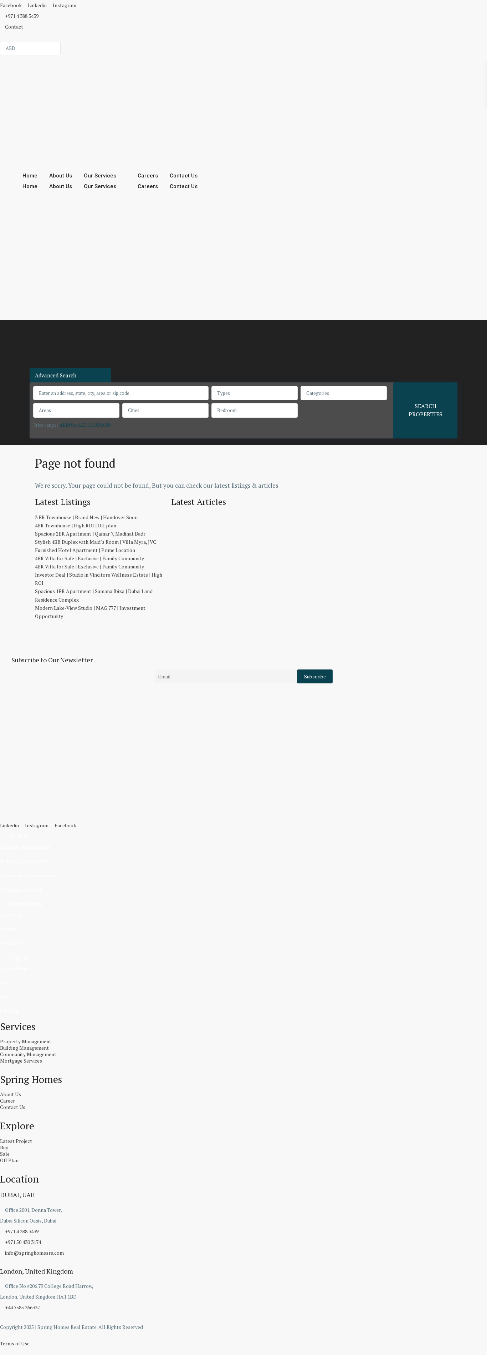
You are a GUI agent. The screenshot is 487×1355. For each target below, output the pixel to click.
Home (29, 175)
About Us (60, 175)
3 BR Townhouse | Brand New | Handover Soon (86, 517)
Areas (45, 410)
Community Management (28, 875)
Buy (4, 982)
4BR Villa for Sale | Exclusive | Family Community (89, 558)
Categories (317, 393)
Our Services (100, 175)
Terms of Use (15, 1343)
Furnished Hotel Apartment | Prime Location (85, 550)
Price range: (45, 425)
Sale (5, 996)
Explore (19, 957)
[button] (243, 836)
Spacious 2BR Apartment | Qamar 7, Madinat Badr (90, 533)
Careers (148, 175)
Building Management (24, 861)
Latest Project (16, 968)
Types (223, 393)
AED (10, 48)
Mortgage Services (21, 889)
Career (7, 928)
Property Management (25, 846)
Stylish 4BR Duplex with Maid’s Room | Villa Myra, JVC (95, 541)
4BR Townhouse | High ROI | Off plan (75, 525)
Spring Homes (26, 903)
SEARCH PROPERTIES (425, 410)
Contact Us (184, 175)
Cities (133, 410)
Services (19, 836)
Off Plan (9, 1011)
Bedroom (227, 410)
